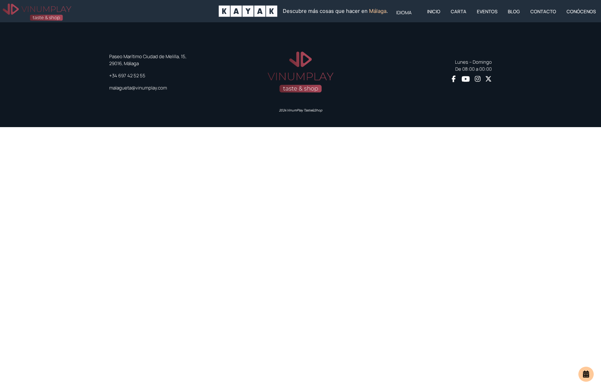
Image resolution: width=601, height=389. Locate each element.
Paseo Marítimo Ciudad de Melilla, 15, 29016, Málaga (147, 60)
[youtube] (466, 79)
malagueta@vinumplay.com (138, 88)
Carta (458, 11)
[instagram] (477, 79)
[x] (488, 79)
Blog (514, 11)
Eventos (487, 11)
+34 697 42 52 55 (127, 75)
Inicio (433, 11)
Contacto (543, 11)
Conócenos (581, 11)
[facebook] (453, 79)
